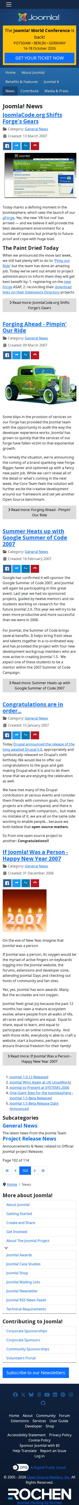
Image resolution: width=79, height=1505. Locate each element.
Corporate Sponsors (23, 1340)
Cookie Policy (39, 1440)
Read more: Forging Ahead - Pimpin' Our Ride (40, 512)
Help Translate (25, 1450)
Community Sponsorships (27, 1349)
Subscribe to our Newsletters (35, 1373)
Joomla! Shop (17, 1273)
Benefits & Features (21, 81)
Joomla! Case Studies (23, 1264)
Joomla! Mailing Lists (23, 1282)
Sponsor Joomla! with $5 (40, 1445)
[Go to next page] (35, 1170)
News (10, 91)
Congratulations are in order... (33, 707)
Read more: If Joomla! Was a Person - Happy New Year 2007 (41, 1059)
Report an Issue (53, 1450)
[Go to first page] (7, 1170)
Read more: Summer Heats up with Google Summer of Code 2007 (40, 685)
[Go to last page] (43, 1170)
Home (10, 72)
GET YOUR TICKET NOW (39, 58)
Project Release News (29, 1138)
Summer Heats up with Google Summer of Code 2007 (35, 538)
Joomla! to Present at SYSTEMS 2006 (39, 1087)
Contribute (30, 91)
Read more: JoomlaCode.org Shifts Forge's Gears (41, 305)
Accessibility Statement (26, 1434)
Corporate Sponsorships (26, 1331)
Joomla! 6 (51, 81)
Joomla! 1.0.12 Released (29, 1077)
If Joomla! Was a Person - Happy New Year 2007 (35, 855)
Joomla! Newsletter (22, 1291)
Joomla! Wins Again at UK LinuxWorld (40, 1082)
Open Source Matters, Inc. (48, 1477)
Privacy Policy (60, 1434)
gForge (8, 217)
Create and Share (20, 1222)
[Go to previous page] (16, 1170)
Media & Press (56, 91)
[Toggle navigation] (9, 4)
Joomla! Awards (19, 1255)
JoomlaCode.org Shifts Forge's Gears (32, 118)
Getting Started (19, 1213)
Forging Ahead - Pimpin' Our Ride (35, 327)
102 (25, 1170)
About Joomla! (33, 72)
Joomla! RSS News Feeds (26, 1300)
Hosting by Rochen (39, 1502)
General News (36, 129)
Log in (39, 1456)
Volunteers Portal (21, 1358)
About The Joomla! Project (27, 1240)
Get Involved (16, 1231)
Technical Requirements (26, 1309)
